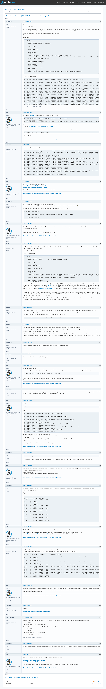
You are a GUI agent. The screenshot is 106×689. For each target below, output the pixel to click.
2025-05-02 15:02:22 (27, 546)
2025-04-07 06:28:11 (27, 465)
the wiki (49, 285)
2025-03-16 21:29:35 (27, 223)
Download (101, 2)
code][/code (31, 115)
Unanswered (98, 11)
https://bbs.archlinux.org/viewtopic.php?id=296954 (35, 187)
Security (89, 2)
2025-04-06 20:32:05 (27, 389)
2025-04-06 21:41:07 (27, 452)
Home (58, 2)
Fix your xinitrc (58, 139)
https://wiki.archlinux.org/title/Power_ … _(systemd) (35, 533)
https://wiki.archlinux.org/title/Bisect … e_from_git (35, 660)
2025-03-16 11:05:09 (27, 144)
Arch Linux (8, 2)
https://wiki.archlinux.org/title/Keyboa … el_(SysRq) (40, 126)
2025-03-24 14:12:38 (27, 243)
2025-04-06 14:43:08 (27, 354)
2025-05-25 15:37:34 (27, 617)
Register (19, 9)
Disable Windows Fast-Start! (47, 139)
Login (23, 9)
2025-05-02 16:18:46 (27, 585)
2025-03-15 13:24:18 (27, 21)
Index (6, 9)
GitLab (83, 2)
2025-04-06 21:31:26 (27, 400)
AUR (95, 2)
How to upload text (27, 139)
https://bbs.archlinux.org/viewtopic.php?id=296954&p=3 (36, 611)
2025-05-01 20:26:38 (27, 485)
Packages (65, 2)
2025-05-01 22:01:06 (27, 526)
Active (93, 11)
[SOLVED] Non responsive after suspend (35, 16)
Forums (72, 2)
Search (14, 9)
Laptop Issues (15, 16)
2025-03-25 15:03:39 (27, 307)
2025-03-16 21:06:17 (27, 201)
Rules (9, 9)
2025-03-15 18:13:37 (27, 112)
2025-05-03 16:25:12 (27, 605)
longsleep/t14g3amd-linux (45, 288)
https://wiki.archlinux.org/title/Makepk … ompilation (35, 661)
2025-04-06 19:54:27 (27, 365)
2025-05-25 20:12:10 (27, 654)
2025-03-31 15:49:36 (27, 342)
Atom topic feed (97, 681)
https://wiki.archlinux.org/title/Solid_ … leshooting (35, 185)
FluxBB (99, 684)
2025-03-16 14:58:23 (27, 181)
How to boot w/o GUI (36, 139)
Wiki (78, 2)
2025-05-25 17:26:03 (27, 643)
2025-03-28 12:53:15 (27, 324)
